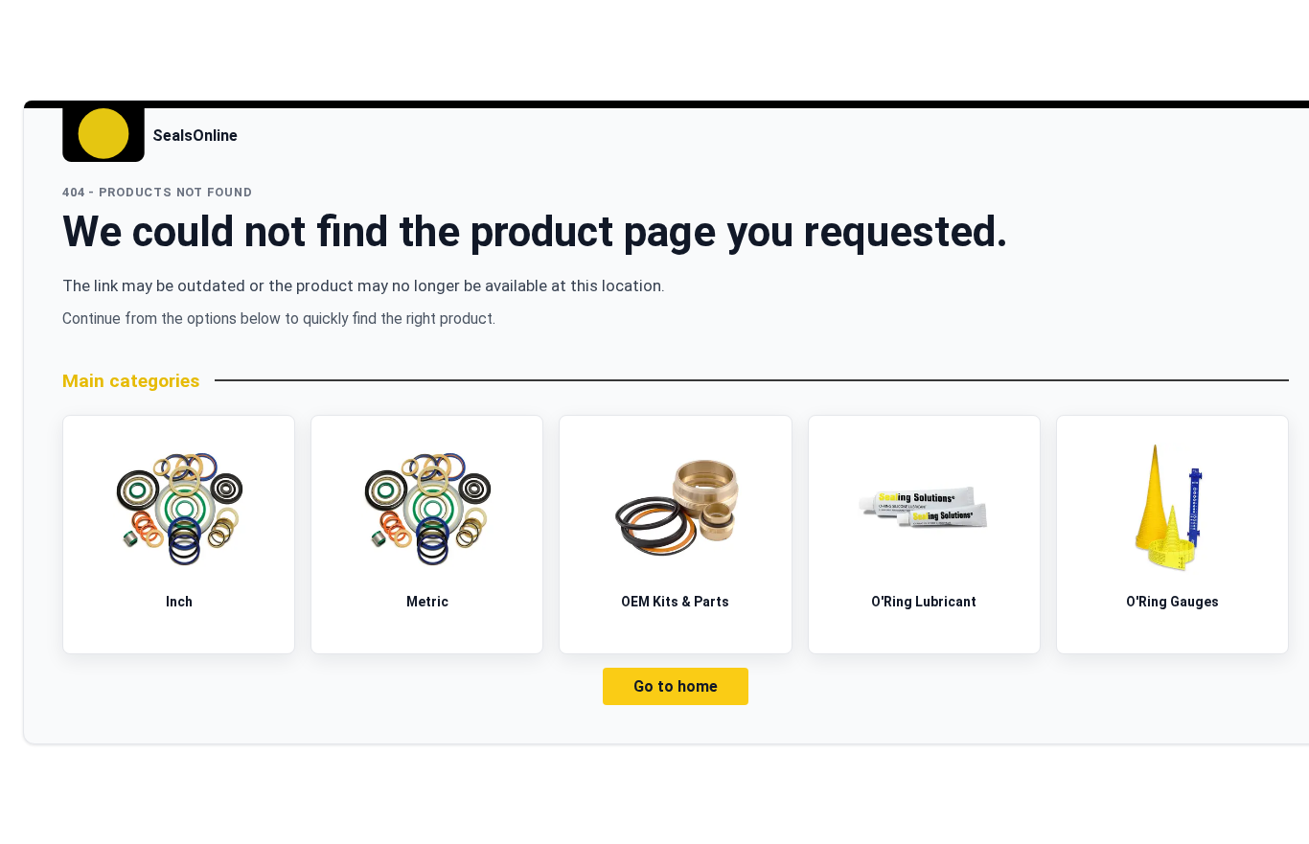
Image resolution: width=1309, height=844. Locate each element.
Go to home (675, 686)
